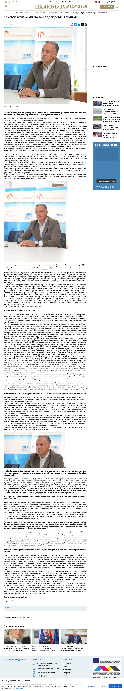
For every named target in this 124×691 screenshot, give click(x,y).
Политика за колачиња (16, 688)
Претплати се (68, 663)
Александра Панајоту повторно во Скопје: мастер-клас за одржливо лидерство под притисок (110, 137)
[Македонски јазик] (96, 2)
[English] (99, 2)
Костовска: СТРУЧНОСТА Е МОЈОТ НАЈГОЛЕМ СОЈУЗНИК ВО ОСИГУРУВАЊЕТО (17, 648)
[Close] (122, 680)
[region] (62, 684)
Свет (60, 13)
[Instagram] (13, 2)
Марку (7, 607)
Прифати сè (115, 686)
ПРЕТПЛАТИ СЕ (106, 144)
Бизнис (35, 13)
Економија (27, 13)
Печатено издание (14, 659)
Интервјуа (43, 13)
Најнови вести (103, 13)
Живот (66, 13)
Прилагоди (91, 686)
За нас (65, 666)
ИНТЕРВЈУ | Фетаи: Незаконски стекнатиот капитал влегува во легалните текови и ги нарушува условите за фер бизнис (45, 650)
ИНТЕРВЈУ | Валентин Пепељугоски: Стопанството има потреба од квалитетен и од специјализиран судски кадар (73, 650)
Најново (100, 97)
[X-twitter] (9, 2)
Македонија (53, 13)
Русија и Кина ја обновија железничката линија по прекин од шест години (111, 119)
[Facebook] (6, 2)
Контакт (71, 1)
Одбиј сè (103, 686)
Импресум (62, 1)
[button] (117, 6)
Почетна (19, 13)
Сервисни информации (88, 13)
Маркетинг (53, 1)
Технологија (75, 13)
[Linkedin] (17, 2)
